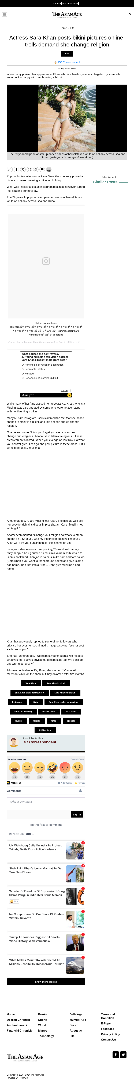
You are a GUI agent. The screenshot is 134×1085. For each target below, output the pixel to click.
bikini (36, 702)
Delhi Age (76, 1014)
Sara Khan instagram (65, 693)
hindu (54, 721)
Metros (42, 1030)
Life (67, 53)
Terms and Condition (108, 1016)
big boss (71, 721)
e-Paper (57, 3)
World (42, 1025)
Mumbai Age (78, 1019)
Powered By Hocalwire (17, 1078)
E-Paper (106, 1023)
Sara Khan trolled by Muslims (64, 702)
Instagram (17, 702)
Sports (42, 1019)
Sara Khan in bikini (55, 683)
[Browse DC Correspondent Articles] (14, 742)
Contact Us (108, 1039)
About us (76, 1030)
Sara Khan (30, 683)
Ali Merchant (45, 730)
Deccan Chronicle (19, 1019)
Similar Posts (105, 182)
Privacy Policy (110, 1034)
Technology (46, 1036)
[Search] (130, 15)
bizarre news (49, 711)
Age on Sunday (70, 3)
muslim (19, 721)
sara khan (33, 342)
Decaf (73, 1025)
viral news (71, 711)
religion (37, 721)
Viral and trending (23, 711)
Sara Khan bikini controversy (29, 693)
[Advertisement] (46, 484)
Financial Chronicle (19, 1030)
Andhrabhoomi (17, 1025)
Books (42, 1014)
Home (11, 1014)
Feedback (107, 1028)
